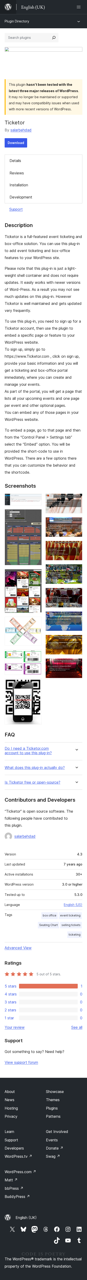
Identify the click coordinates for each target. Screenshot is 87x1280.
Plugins (52, 1108)
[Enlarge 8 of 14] (76, 523)
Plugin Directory (17, 21)
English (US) (73, 905)
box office (49, 915)
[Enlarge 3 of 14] (35, 575)
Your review (15, 1027)
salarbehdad (21, 130)
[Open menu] (79, 7)
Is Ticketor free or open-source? (32, 782)
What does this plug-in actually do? (35, 767)
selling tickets (71, 925)
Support (16, 209)
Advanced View (18, 947)
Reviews (17, 173)
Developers (14, 1148)
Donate (54, 1148)
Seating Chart (48, 925)
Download (16, 143)
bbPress (14, 1188)
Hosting (11, 1108)
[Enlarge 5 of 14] (35, 655)
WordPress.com (20, 1171)
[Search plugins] (53, 37)
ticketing (75, 934)
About (10, 1091)
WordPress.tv (18, 1156)
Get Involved (57, 1131)
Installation (19, 185)
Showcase (55, 1091)
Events (52, 1140)
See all (76, 1027)
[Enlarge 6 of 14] (35, 685)
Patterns (53, 1116)
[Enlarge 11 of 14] (76, 594)
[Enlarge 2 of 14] (35, 515)
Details (15, 160)
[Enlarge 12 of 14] (76, 617)
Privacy (11, 1116)
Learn (9, 1131)
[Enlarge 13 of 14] (76, 641)
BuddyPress (17, 1196)
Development (21, 197)
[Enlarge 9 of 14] (76, 547)
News (9, 1099)
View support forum (21, 1062)
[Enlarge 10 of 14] (76, 570)
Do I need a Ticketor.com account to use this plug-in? (28, 750)
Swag (53, 1156)
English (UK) (26, 1217)
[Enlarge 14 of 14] (76, 664)
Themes (53, 1099)
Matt (11, 1180)
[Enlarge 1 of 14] (35, 500)
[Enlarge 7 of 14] (76, 500)
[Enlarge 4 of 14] (35, 623)
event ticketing (70, 915)
